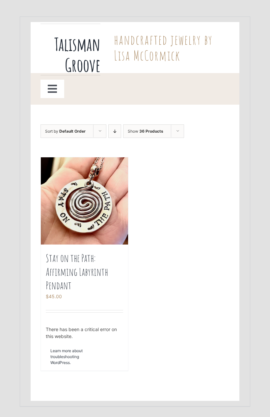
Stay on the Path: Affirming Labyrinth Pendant (77, 271)
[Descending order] (114, 131)
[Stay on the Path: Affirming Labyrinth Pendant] (84, 201)
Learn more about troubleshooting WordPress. (66, 356)
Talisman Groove (77, 54)
